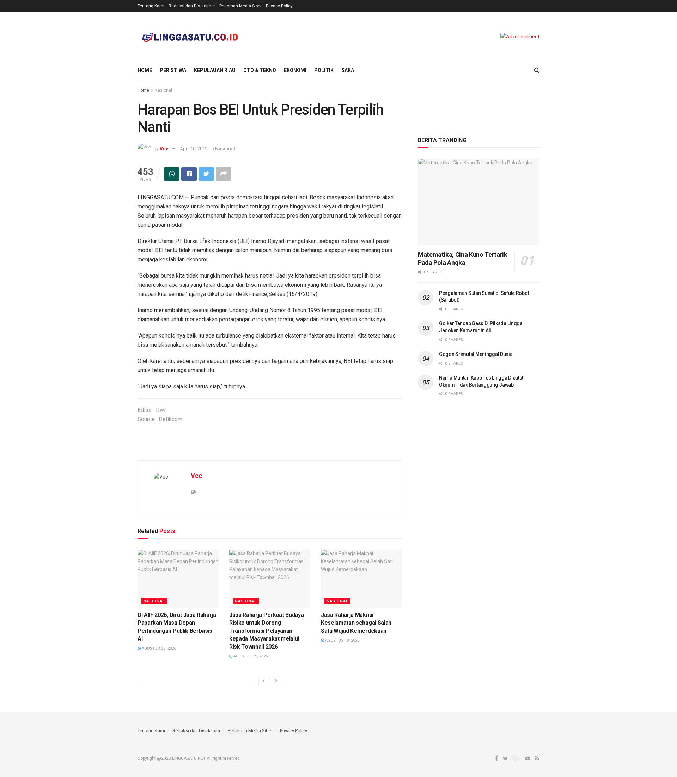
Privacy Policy (279, 6)
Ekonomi (295, 70)
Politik (324, 70)
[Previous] (263, 681)
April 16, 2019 (193, 148)
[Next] (276, 681)
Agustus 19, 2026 (250, 656)
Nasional (163, 90)
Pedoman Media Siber (240, 6)
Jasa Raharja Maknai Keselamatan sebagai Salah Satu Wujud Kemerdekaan (356, 623)
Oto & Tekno (259, 70)
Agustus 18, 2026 (341, 640)
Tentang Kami (151, 6)
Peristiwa (173, 70)
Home (145, 70)
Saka (347, 70)
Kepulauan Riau (215, 70)
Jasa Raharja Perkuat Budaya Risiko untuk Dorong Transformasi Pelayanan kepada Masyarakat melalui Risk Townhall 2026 (266, 631)
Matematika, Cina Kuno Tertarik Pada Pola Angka (462, 258)
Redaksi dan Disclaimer (192, 6)
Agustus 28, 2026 (158, 648)
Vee (164, 148)
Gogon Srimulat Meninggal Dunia (476, 354)
